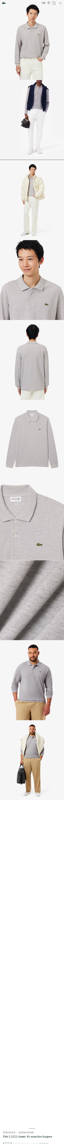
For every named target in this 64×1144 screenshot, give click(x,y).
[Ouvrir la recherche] (54, 3)
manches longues (26, 1132)
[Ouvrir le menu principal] (60, 3)
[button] (48, 3)
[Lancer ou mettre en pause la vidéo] (5, 156)
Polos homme (9, 1132)
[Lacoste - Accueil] (4, 3)
